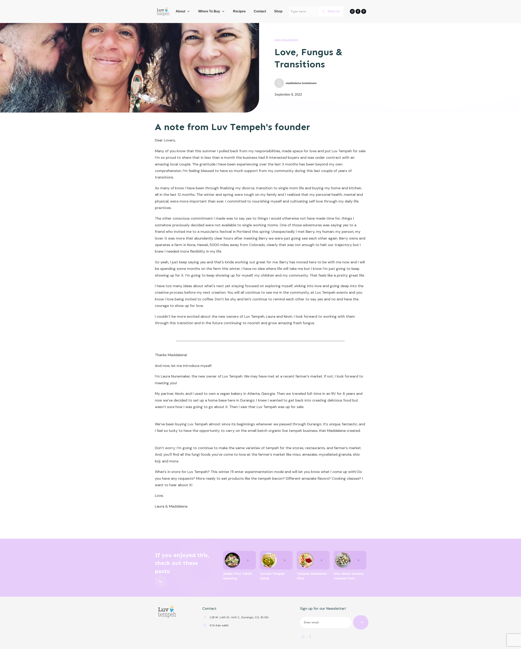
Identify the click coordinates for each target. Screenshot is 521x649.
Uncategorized (286, 40)
